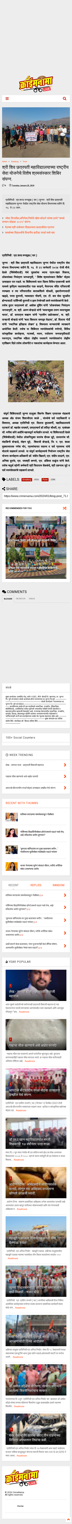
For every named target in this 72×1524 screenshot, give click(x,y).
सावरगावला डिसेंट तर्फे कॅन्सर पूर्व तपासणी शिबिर (32, 540)
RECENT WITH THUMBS (22, 803)
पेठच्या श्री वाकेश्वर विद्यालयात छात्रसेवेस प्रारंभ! (29, 227)
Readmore (24, 1012)
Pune (25, 162)
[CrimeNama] (36, 90)
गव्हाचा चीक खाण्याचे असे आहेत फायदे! (33, 1045)
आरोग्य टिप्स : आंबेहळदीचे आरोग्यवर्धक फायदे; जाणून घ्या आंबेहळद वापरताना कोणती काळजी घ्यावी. (32, 1188)
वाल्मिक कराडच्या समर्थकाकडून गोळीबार (37, 814)
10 (11, 1429)
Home (4, 162)
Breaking (15, 162)
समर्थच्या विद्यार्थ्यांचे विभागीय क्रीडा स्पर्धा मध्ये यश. (30, 232)
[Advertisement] (36, 36)
